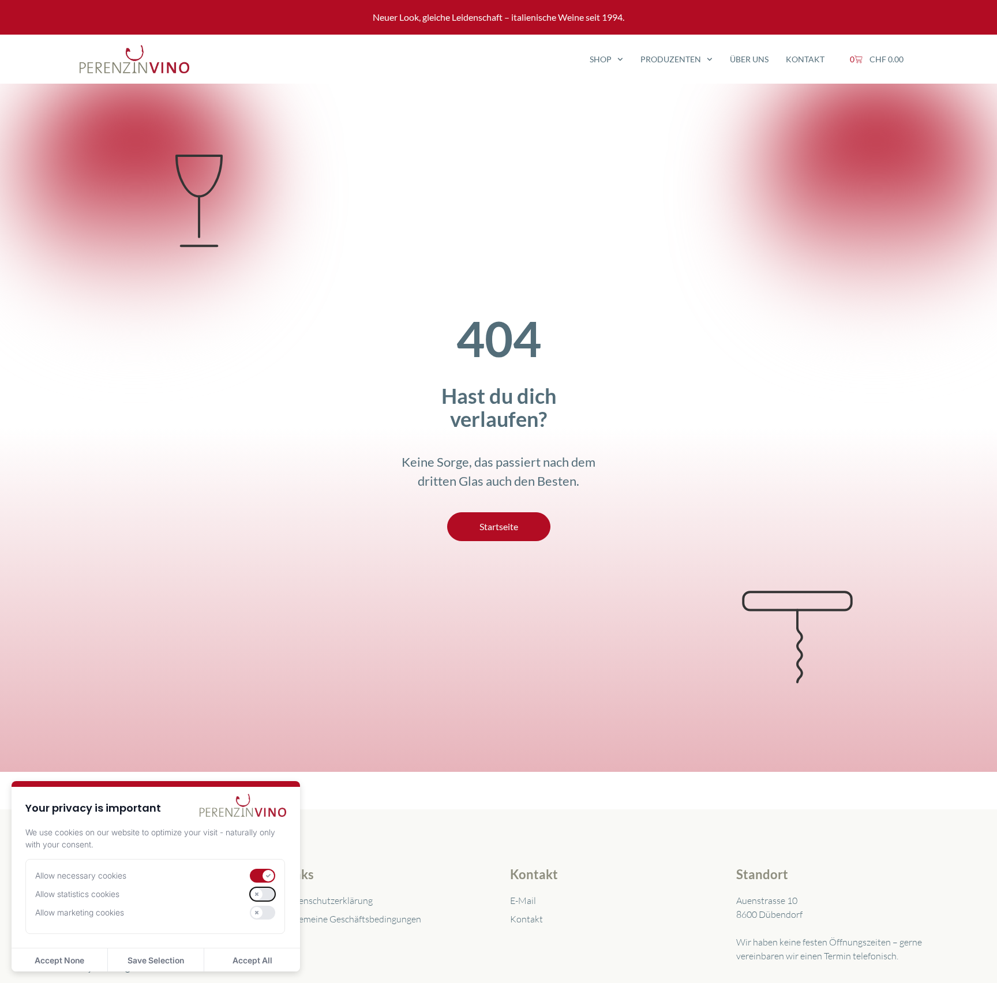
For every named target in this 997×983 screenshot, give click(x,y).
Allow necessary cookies (80, 875)
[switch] (262, 876)
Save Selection (156, 960)
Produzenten (670, 59)
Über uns (749, 59)
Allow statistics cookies (77, 894)
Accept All (252, 960)
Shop (601, 59)
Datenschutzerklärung (328, 900)
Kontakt (805, 59)
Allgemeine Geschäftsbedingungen (352, 919)
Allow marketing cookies (79, 912)
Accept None (59, 960)
